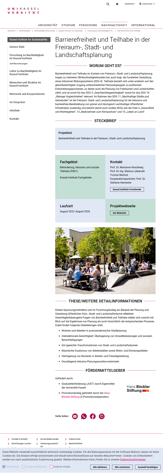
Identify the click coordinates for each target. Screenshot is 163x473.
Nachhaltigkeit (114, 25)
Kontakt (130, 4)
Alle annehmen (122, 467)
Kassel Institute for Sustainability (28, 39)
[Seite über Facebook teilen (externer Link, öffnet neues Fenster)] (93, 418)
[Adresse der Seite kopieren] (102, 418)
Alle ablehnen (100, 467)
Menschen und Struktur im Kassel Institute (25, 84)
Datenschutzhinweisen (133, 459)
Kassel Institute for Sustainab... (71, 31)
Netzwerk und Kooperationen (27, 93)
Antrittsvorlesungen (19, 63)
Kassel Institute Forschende (127, 189)
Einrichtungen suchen (21, 443)
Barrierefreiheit (75, 443)
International (143, 25)
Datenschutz (74, 439)
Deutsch (149, 4)
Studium (68, 25)
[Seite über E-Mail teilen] (75, 418)
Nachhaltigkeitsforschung (44, 31)
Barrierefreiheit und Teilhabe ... (130, 31)
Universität (48, 25)
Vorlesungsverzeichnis (49, 445)
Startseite (11, 31)
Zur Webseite (121, 213)
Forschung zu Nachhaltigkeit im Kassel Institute (27, 56)
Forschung (88, 25)
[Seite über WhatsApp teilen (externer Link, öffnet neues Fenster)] (84, 418)
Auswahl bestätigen (148, 467)
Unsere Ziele (17, 46)
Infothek (15, 110)
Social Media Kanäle (49, 439)
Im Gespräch (17, 102)
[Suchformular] (108, 4)
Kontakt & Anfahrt (20, 439)
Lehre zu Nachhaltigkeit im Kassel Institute (25, 72)
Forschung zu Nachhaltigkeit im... (100, 31)
